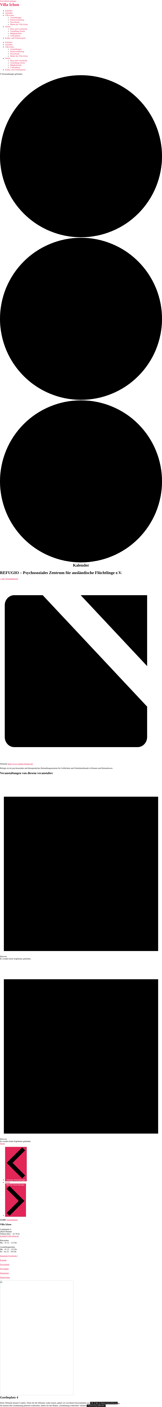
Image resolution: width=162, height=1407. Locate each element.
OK (92, 1403)
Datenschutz (5, 1277)
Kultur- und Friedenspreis (15, 38)
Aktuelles (9, 13)
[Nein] (119, 1403)
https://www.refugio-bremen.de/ (20, 764)
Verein (7, 27)
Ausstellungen (16, 17)
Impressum (4, 1273)
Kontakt (3, 1260)
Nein (97, 1403)
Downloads (14, 22)
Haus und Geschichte (18, 29)
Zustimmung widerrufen (96, 1406)
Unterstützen (15, 36)
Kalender (8, 11)
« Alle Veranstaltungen (9, 579)
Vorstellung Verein (17, 31)
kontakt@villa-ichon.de (9, 1236)
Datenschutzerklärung (109, 1403)
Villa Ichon (9, 4)
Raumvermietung (17, 20)
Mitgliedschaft (16, 33)
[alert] (81, 868)
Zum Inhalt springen (8, 1)
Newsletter (4, 1269)
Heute (2, 1144)
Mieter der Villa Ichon (19, 24)
